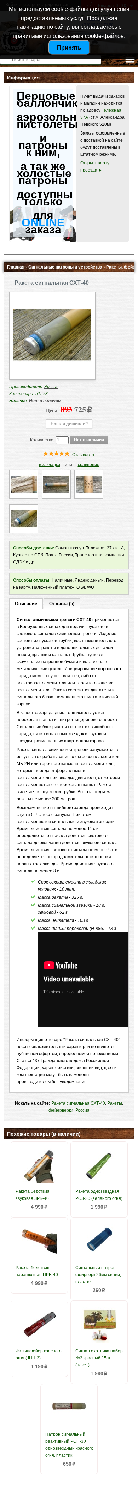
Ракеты (114, 1103)
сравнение (88, 464)
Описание (26, 603)
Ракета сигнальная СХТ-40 (78, 1103)
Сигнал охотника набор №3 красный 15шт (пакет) (99, 1358)
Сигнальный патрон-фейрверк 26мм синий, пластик (98, 1274)
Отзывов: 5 (83, 454)
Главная (15, 267)
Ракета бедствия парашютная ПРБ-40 (37, 1271)
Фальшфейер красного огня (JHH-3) (39, 1354)
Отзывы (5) (61, 603)
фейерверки (60, 1110)
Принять (69, 47)
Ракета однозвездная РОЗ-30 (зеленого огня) (98, 1195)
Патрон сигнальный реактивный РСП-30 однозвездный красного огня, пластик (69, 1445)
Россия (82, 1110)
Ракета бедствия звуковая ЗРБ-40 (33, 1195)
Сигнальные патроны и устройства (65, 267)
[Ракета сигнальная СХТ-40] (52, 371)
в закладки (49, 464)
